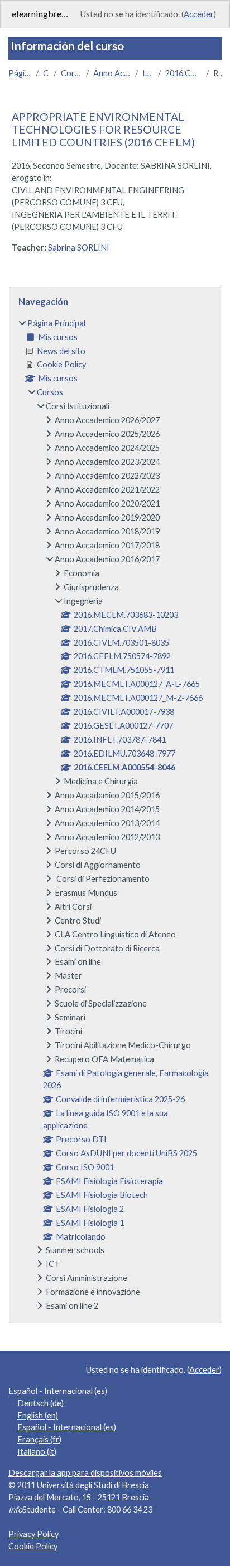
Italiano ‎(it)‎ (36, 1451)
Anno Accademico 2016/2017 (112, 73)
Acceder (199, 14)
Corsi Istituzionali (71, 73)
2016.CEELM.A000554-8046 (183, 73)
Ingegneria (148, 73)
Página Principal (19, 73)
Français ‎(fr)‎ (39, 1439)
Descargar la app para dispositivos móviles (85, 1472)
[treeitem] (115, 815)
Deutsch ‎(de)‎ (40, 1403)
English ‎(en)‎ (37, 1415)
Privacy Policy (33, 1534)
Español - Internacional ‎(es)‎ (57, 1391)
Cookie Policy (33, 1546)
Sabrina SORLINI (78, 247)
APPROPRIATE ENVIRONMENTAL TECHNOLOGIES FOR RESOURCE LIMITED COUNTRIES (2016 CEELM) (103, 129)
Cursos (46, 73)
